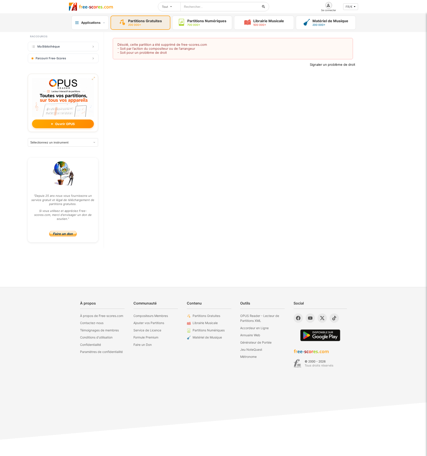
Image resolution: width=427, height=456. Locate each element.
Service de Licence (147, 330)
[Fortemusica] (297, 363)
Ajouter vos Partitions (148, 323)
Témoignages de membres (99, 330)
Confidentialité (90, 344)
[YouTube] (310, 318)
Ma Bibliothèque (48, 46)
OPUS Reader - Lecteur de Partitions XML (259, 318)
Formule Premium (145, 337)
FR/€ (349, 6)
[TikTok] (334, 318)
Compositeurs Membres (150, 316)
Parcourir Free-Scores (51, 58)
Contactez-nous (91, 323)
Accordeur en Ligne (254, 328)
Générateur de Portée (256, 342)
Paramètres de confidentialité (101, 352)
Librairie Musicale (205, 323)
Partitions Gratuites (206, 316)
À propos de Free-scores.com (101, 316)
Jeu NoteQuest (251, 349)
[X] (322, 318)
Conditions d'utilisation (96, 337)
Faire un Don (142, 344)
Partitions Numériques (209, 330)
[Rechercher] (263, 6)
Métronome (248, 356)
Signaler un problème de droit (332, 65)
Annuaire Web (250, 335)
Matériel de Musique (207, 337)
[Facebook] (298, 318)
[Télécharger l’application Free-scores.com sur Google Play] (320, 335)
